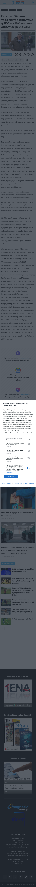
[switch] (28, 444)
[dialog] (18, 443)
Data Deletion (6, 483)
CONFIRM (11, 476)
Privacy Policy (29, 483)
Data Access (18, 483)
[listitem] (18, 439)
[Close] (32, 404)
